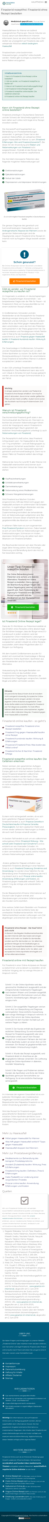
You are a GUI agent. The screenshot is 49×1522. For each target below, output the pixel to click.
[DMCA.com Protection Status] (24, 1518)
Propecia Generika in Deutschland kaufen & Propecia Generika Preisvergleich (23, 824)
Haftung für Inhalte (13, 1372)
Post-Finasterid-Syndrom (13, 528)
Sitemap (9, 1378)
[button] (24, 281)
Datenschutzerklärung (15, 1369)
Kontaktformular (12, 1363)
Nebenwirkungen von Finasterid (16, 433)
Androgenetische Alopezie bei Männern (19, 231)
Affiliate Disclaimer (13, 1375)
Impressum (10, 1366)
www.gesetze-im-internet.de (29, 1302)
